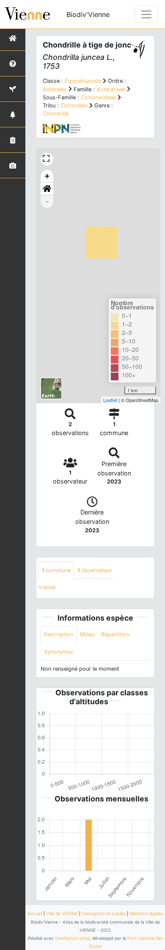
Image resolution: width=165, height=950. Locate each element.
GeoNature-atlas (72, 938)
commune (56, 570)
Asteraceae (110, 89)
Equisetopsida (83, 81)
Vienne (46, 587)
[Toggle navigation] (146, 14)
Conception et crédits (104, 913)
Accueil (35, 913)
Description (58, 634)
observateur (94, 570)
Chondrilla (56, 113)
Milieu (87, 634)
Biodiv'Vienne (88, 14)
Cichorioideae (98, 97)
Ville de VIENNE (62, 913)
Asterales (55, 89)
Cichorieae (74, 105)
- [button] (47, 201)
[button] (47, 189)
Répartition (115, 634)
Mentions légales (146, 913)
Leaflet (110, 399)
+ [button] (47, 175)
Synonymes (58, 652)
